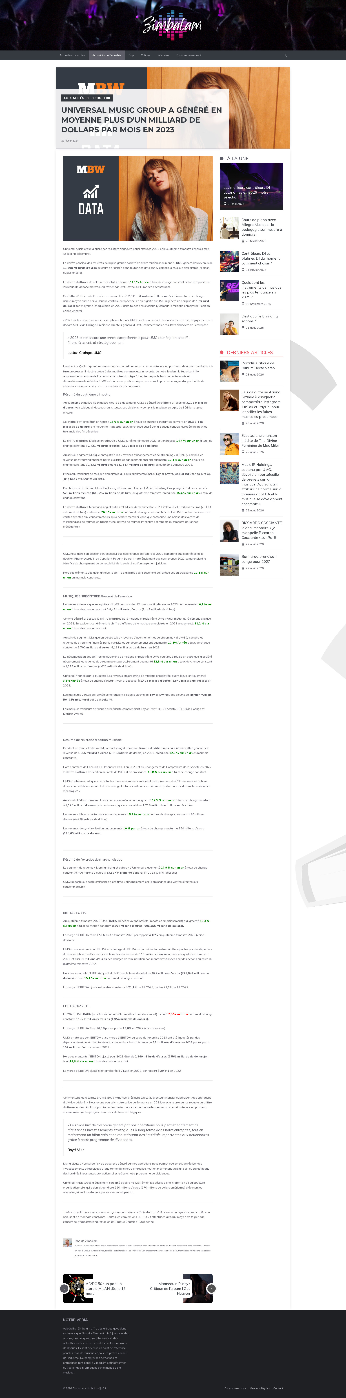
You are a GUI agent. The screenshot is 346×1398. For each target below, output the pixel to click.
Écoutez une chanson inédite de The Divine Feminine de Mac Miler (260, 440)
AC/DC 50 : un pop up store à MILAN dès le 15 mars (106, 1288)
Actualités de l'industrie (87, 98)
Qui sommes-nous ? (189, 55)
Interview (163, 55)
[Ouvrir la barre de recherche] (285, 55)
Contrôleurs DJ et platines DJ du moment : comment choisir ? (261, 258)
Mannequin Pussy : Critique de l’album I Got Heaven (170, 1288)
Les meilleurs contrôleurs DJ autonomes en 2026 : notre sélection (246, 192)
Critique (145, 55)
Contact (278, 1388)
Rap (131, 55)
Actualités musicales (72, 55)
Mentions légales (260, 1388)
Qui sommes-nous (235, 1388)
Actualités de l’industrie (106, 55)
